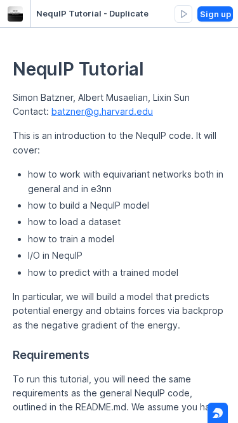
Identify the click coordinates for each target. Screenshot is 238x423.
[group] (183, 14)
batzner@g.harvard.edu (102, 111)
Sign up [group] (215, 14)
